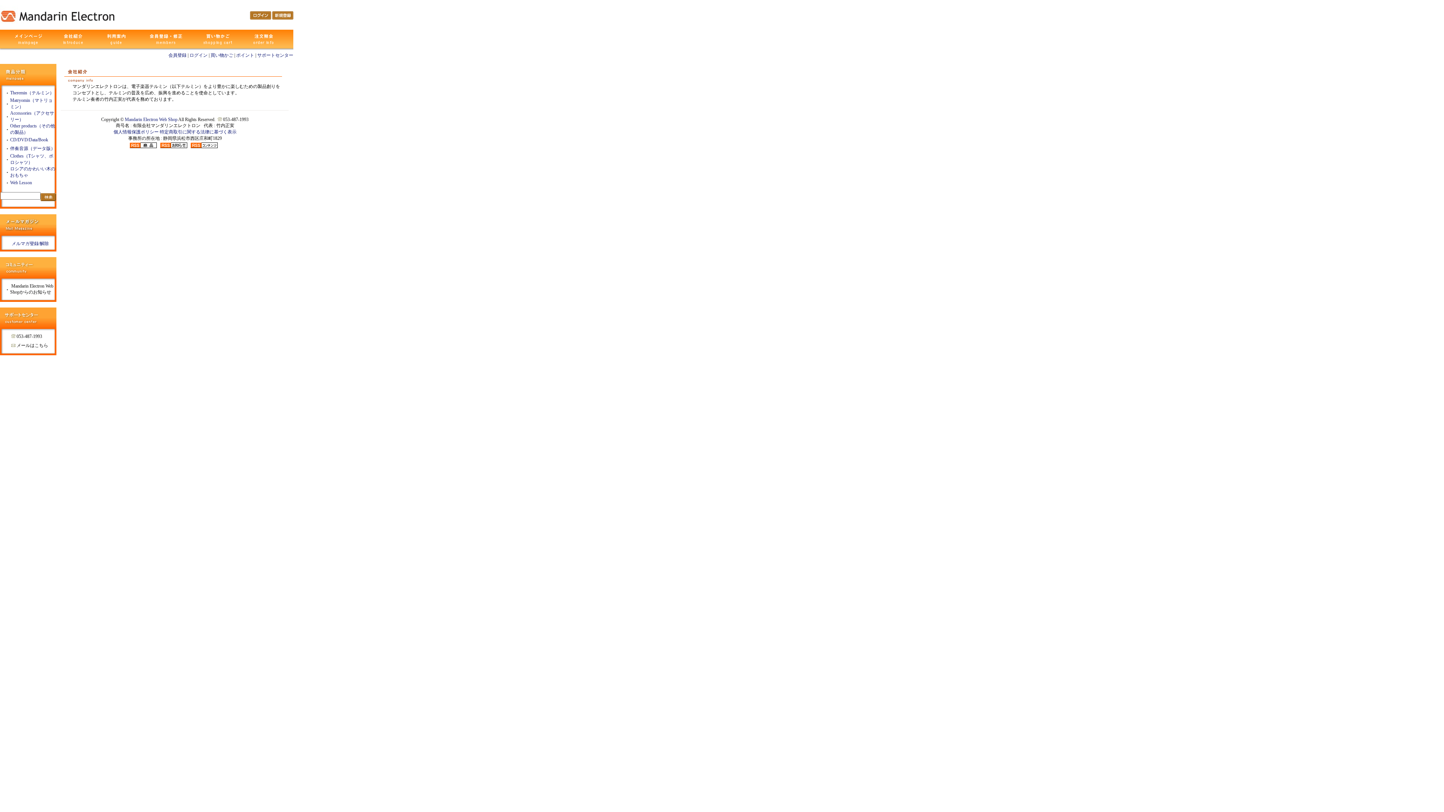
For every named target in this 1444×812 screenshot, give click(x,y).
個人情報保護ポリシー (136, 132)
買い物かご (222, 55)
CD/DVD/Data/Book (29, 139)
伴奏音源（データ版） (32, 148)
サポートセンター (275, 55)
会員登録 (177, 55)
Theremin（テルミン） (32, 92)
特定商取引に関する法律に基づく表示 (198, 132)
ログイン (199, 55)
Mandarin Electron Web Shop (151, 119)
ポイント (245, 55)
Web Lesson (21, 182)
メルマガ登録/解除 (30, 243)
